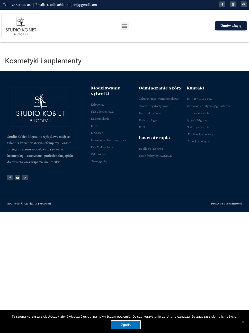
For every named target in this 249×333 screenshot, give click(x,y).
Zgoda (126, 325)
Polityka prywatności (226, 203)
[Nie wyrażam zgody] (242, 321)
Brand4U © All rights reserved (29, 203)
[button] (125, 26)
